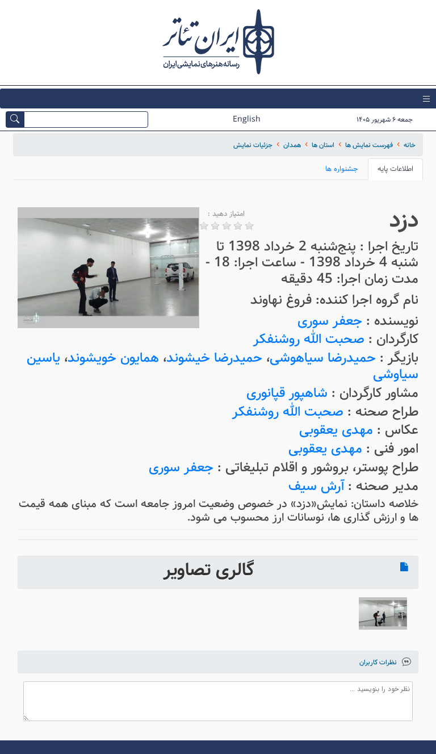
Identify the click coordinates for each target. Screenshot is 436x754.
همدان (292, 145)
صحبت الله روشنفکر (308, 339)
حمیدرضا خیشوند (214, 357)
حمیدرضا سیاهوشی (323, 357)
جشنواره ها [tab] (341, 169)
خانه (410, 145)
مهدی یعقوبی (336, 430)
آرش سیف (316, 486)
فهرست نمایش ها (369, 145)
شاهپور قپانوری (287, 393)
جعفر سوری (329, 321)
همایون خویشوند (113, 357)
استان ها (323, 145)
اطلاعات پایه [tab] (395, 169)
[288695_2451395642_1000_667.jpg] (383, 613)
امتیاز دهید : (226, 214)
